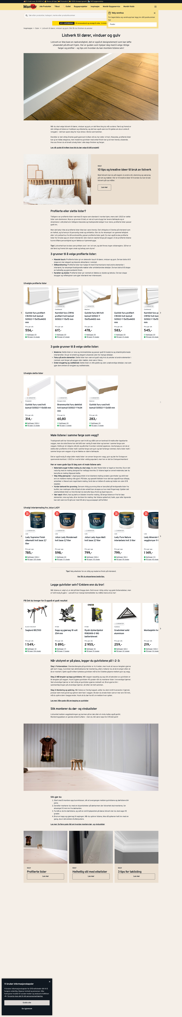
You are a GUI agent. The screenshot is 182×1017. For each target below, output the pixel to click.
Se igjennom (27, 1009)
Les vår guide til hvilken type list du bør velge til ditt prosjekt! (75, 148)
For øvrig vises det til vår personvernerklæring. (25, 996)
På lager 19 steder (92, 337)
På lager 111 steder (63, 560)
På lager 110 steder (93, 560)
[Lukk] (49, 981)
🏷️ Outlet (67, 6)
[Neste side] (21, 313)
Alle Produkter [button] (45, 6)
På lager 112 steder (152, 651)
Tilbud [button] (57, 6)
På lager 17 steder (97, 426)
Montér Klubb (128, 6)
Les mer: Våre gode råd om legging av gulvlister (69, 701)
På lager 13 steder (33, 426)
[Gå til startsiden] (30, 6)
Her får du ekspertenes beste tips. (91, 577)
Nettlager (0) (32, 335)
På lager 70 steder (92, 651)
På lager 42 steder (152, 337)
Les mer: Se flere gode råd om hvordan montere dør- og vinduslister (78, 824)
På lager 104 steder (34, 651)
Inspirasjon (95, 6)
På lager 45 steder (152, 560)
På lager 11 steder (65, 426)
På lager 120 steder (34, 560)
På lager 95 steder (122, 560)
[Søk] (26, 15)
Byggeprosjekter (80, 6)
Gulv (37, 28)
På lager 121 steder (123, 651)
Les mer (104, 187)
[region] (27, 996)
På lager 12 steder (33, 337)
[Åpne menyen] (155, 7)
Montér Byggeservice (111, 6)
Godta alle (27, 1003)
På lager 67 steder (63, 337)
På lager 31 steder (122, 337)
